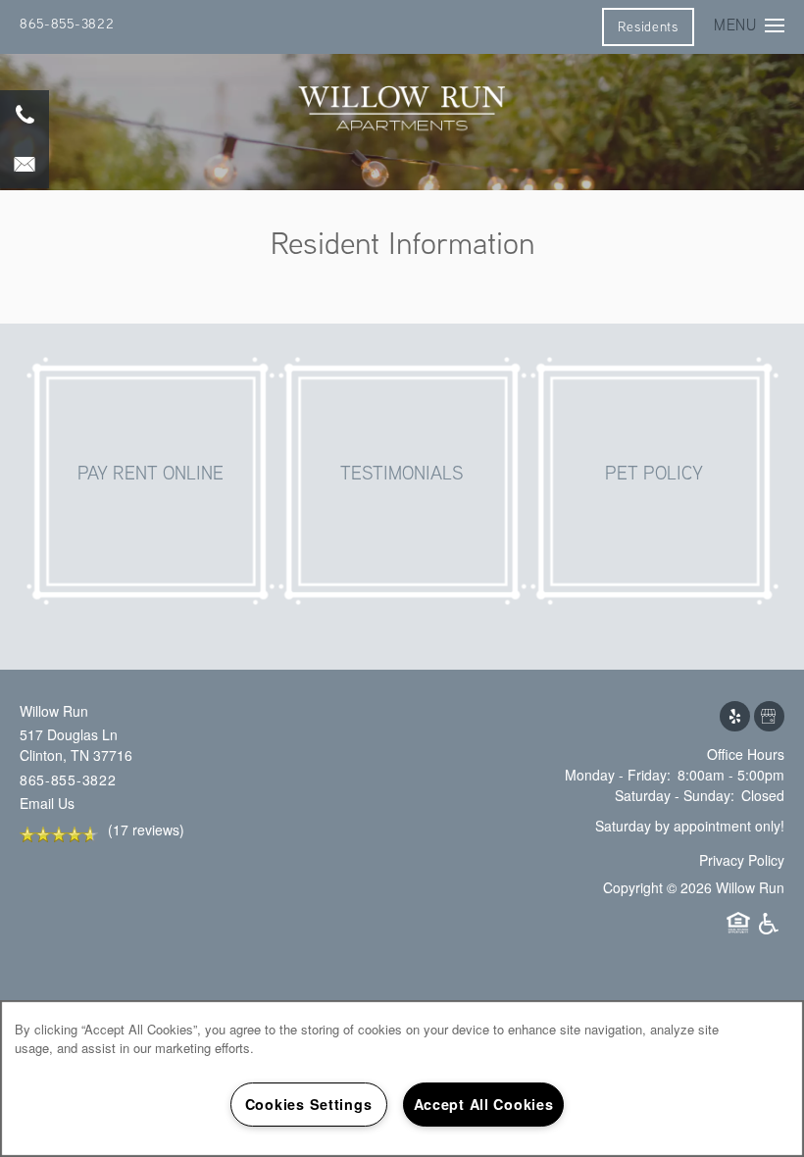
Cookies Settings (309, 1104)
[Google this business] (769, 717)
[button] (647, 26)
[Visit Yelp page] (735, 717)
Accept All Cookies (484, 1104)
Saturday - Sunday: (674, 795)
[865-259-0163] (24, 114)
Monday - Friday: (618, 774)
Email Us (47, 803)
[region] (402, 1078)
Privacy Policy (741, 860)
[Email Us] (24, 163)
